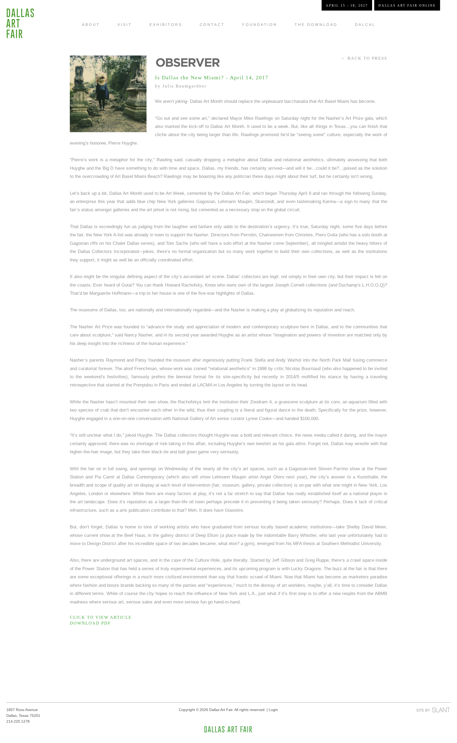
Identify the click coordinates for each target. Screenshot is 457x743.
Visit (124, 24)
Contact (212, 24)
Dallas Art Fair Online (407, 5)
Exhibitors (165, 24)
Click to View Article (101, 617)
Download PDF (90, 623)
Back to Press (367, 58)
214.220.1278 (18, 721)
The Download (316, 24)
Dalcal (365, 24)
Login (273, 710)
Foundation (259, 24)
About (91, 24)
